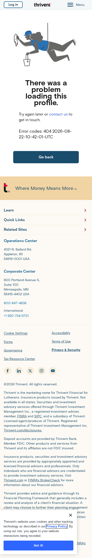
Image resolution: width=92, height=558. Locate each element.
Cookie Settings (16, 333)
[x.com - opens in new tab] (30, 371)
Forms (8, 342)
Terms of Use (61, 341)
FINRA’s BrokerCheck (44, 480)
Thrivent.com (13, 480)
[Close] (70, 515)
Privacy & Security (66, 350)
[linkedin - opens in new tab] (19, 371)
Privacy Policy (56, 526)
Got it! (38, 545)
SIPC (38, 416)
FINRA (22, 416)
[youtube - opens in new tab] (53, 371)
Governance (13, 350)
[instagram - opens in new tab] (41, 371)
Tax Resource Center (19, 359)
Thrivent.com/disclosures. (23, 430)
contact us (58, 114)
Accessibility (61, 333)
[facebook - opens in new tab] (7, 371)
